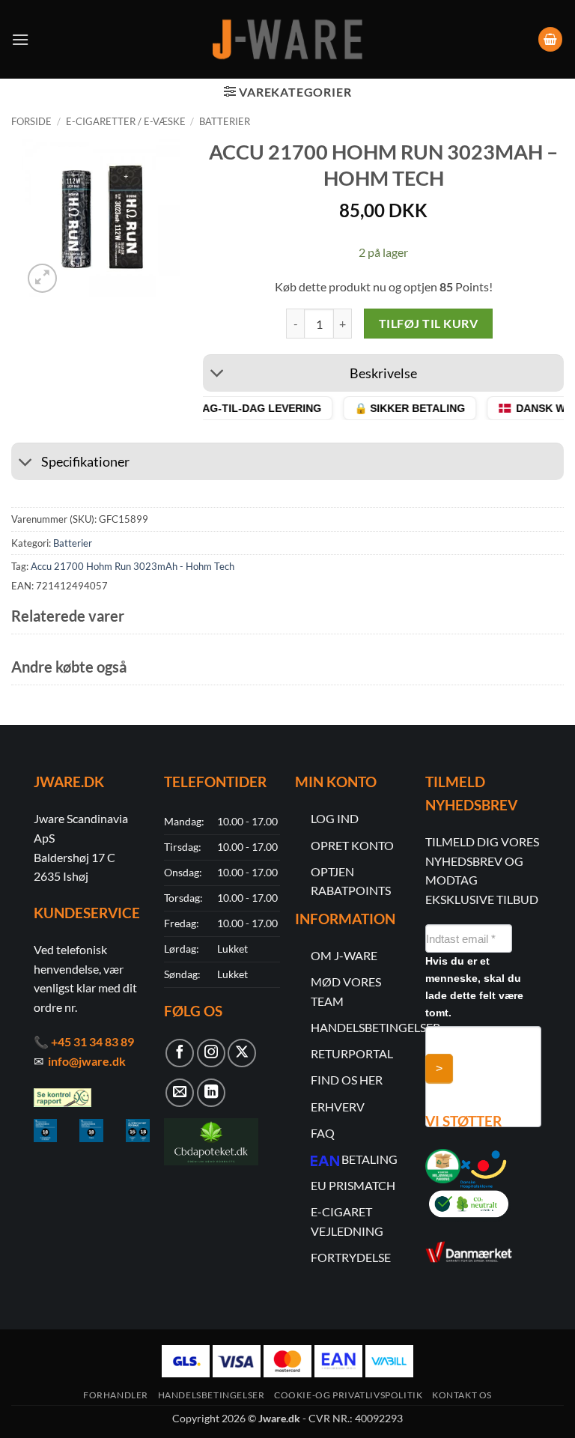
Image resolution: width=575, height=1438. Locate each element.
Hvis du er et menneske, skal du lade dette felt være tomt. (474, 987)
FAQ (323, 1133)
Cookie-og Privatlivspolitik (348, 1395)
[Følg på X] (242, 1053)
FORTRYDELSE (351, 1257)
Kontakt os (462, 1395)
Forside (31, 121)
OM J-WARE (344, 955)
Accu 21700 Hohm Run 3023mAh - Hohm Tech (132, 566)
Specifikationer (85, 462)
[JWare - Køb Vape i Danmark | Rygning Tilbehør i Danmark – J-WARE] (287, 39)
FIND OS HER (347, 1080)
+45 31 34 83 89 (92, 1041)
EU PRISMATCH (353, 1185)
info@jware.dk (87, 1061)
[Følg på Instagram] (211, 1053)
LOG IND (335, 818)
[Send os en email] (179, 1092)
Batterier (224, 121)
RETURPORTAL (352, 1053)
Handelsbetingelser (211, 1395)
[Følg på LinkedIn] (211, 1092)
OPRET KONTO (352, 845)
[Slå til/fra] (217, 375)
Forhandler (115, 1395)
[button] (20, 39)
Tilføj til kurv (428, 323)
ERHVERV (338, 1106)
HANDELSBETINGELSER (375, 1027)
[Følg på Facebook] (179, 1053)
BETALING (369, 1159)
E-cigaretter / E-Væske (126, 121)
